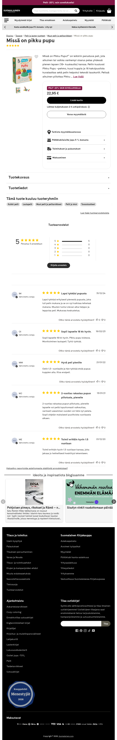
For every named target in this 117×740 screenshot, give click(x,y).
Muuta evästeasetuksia (19, 573)
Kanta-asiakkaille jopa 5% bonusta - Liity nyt (33, 27)
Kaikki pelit (13, 204)
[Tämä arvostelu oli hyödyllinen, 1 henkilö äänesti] (98, 382)
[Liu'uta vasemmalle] (5, 27)
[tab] (58, 177)
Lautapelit (27, 204)
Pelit (9, 661)
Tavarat (18, 36)
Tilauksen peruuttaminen (19, 552)
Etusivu (9, 36)
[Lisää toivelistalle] (36, 56)
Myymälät (89, 20)
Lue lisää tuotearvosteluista (94, 213)
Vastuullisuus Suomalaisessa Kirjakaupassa (83, 579)
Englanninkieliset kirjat (18, 623)
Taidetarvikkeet (15, 666)
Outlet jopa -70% (16, 655)
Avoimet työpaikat (70, 546)
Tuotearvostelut (15, 589)
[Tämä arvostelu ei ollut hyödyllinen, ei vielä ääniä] (102, 320)
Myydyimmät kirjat (23, 20)
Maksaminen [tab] (59, 157)
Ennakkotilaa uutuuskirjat (20, 617)
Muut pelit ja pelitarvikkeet (59, 36)
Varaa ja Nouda (15, 557)
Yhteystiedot (67, 568)
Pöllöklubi (106, 20)
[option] (33, 27)
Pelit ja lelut (71, 204)
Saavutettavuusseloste (18, 579)
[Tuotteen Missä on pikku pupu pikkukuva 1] (18, 90)
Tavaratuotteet (88, 204)
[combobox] (56, 11)
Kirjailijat (11, 628)
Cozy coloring (14, 612)
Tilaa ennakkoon (47, 20)
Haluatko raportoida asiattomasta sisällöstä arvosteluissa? (37, 468)
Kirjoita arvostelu (59, 265)
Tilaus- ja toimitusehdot (19, 562)
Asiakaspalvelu (70, 20)
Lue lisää (78, 76)
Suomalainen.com (66, 736)
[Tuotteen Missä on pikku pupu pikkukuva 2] (26, 90)
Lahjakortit (12, 639)
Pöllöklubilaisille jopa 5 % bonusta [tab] (70, 140)
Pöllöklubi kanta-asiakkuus (75, 557)
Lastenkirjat (13, 644)
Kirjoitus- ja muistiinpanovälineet (24, 633)
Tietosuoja (12, 584)
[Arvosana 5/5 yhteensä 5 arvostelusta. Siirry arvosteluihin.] (13, 46)
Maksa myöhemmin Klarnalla (84, 27)
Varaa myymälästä (76, 114)
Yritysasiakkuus (69, 562)
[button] (6, 20)
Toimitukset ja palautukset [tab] (66, 148)
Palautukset (13, 546)
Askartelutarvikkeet (17, 606)
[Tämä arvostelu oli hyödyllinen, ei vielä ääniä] (97, 320)
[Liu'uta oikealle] (112, 27)
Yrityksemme (67, 573)
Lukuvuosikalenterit (17, 650)
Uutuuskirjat (13, 671)
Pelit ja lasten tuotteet (35, 36)
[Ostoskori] (109, 10)
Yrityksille (87, 10)
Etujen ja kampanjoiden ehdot (22, 568)
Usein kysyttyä (14, 541)
